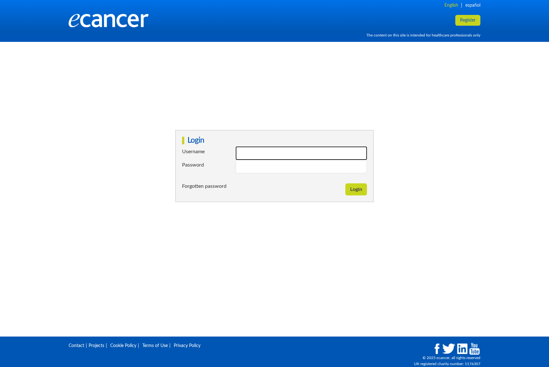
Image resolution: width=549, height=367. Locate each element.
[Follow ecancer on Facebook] (437, 349)
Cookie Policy (123, 346)
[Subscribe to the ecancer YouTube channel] (474, 349)
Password (193, 164)
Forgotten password (204, 186)
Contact (76, 346)
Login (356, 189)
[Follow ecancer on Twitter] (448, 349)
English (451, 5)
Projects (96, 346)
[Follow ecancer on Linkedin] (462, 349)
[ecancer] (256, 20)
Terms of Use (155, 346)
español (472, 5)
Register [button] (468, 20)
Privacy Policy (187, 346)
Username (193, 151)
